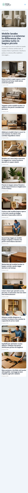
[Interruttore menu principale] (25, 4)
